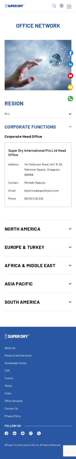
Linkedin (70, 64)
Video (8, 393)
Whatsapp (70, 98)
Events (9, 378)
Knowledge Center (16, 363)
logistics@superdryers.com (41, 190)
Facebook (70, 53)
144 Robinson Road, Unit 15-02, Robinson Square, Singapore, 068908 (43, 169)
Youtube (70, 75)
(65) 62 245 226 (33, 198)
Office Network (14, 401)
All (7, 113)
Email (70, 87)
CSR (7, 370)
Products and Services (18, 355)
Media (8, 385)
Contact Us (11, 408)
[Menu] (69, 6)
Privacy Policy (13, 416)
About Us (10, 348)
